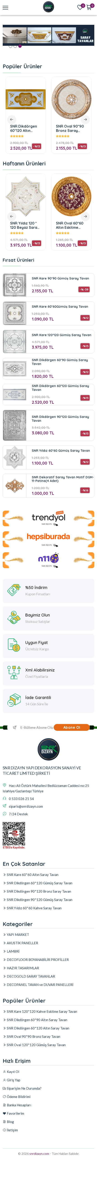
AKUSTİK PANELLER (22, 943)
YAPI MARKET (17, 935)
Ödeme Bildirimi (18, 1097)
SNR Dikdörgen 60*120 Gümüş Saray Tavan (60, 388)
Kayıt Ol (12, 1072)
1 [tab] (10, 46)
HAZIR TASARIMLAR (22, 968)
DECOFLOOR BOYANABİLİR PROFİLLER (37, 960)
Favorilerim (15, 1113)
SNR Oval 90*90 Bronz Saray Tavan (70, 128)
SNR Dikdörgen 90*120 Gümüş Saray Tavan (60, 419)
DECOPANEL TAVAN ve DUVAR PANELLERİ (39, 985)
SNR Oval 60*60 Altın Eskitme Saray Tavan (69, 225)
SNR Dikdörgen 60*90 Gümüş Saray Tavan (60, 362)
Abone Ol (71, 727)
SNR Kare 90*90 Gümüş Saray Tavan (60, 278)
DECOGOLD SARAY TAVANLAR (30, 976)
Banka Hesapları (18, 1105)
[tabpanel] (48, 35)
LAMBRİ (12, 951)
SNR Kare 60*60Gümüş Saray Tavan (60, 307)
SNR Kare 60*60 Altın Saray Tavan (32, 875)
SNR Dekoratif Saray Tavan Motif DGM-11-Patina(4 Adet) (63, 479)
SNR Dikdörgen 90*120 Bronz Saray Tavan (38, 891)
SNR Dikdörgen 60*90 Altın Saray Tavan (36, 1020)
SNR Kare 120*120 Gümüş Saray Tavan (61, 335)
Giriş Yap (13, 1080)
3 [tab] (20, 46)
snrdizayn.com (39, 1153)
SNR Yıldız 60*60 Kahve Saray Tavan (34, 908)
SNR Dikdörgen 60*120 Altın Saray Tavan (23, 128)
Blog (10, 1122)
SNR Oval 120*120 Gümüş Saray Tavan (36, 1045)
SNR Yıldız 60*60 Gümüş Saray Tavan (61, 451)
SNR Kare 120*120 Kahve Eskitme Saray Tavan (41, 1011)
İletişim (12, 1130)
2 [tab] (15, 46)
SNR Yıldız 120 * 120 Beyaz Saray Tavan (24, 225)
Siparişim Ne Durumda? (24, 1088)
